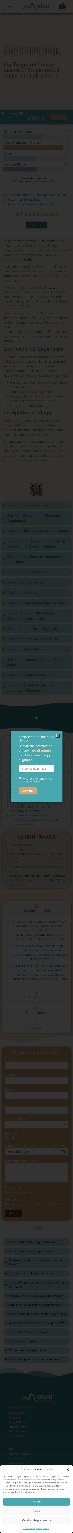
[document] (36, 766)
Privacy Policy (42, 1528)
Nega (36, 1511)
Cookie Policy (29, 1528)
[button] (68, 1469)
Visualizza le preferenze (36, 1520)
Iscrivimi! (27, 790)
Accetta (36, 1501)
